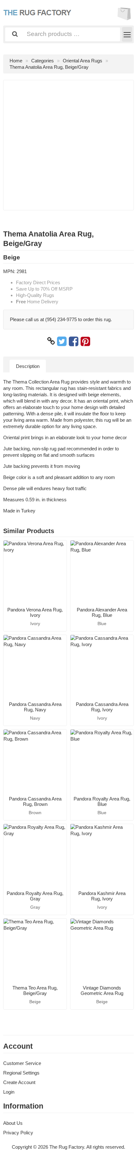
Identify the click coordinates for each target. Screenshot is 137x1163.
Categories (42, 60)
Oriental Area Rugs (82, 60)
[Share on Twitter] (62, 341)
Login (8, 1092)
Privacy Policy (18, 1132)
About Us (13, 1123)
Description (28, 366)
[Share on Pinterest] (85, 341)
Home (16, 60)
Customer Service (22, 1063)
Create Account (19, 1082)
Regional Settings (21, 1072)
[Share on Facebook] (73, 341)
